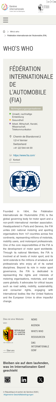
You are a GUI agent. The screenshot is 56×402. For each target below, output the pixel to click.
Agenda (35, 325)
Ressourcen (38, 337)
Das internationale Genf (40, 346)
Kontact (16, 160)
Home (4, 31)
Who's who (14, 31)
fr (51, 1)
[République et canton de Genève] (14, 334)
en (49, 1)
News (34, 319)
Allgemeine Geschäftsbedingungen (18, 394)
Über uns (10, 350)
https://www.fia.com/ (24, 155)
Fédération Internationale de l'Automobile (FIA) (27, 35)
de (55, 1)
